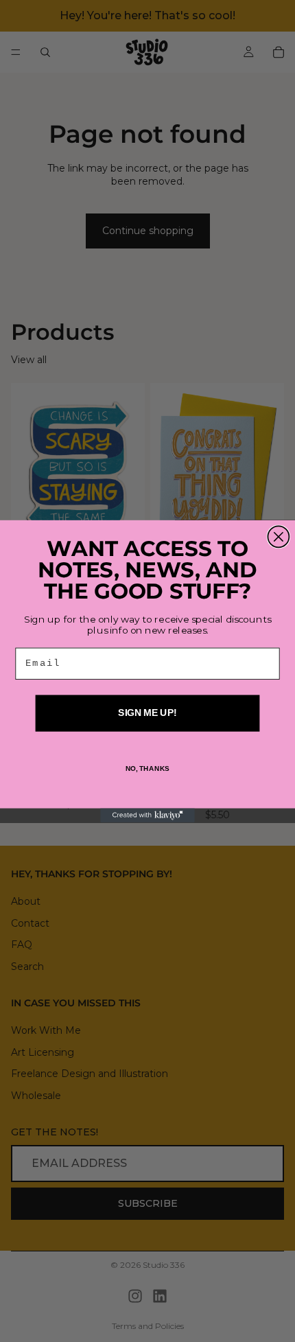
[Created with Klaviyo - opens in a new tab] (147, 815)
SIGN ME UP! (147, 713)
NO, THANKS (148, 768)
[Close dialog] (278, 536)
